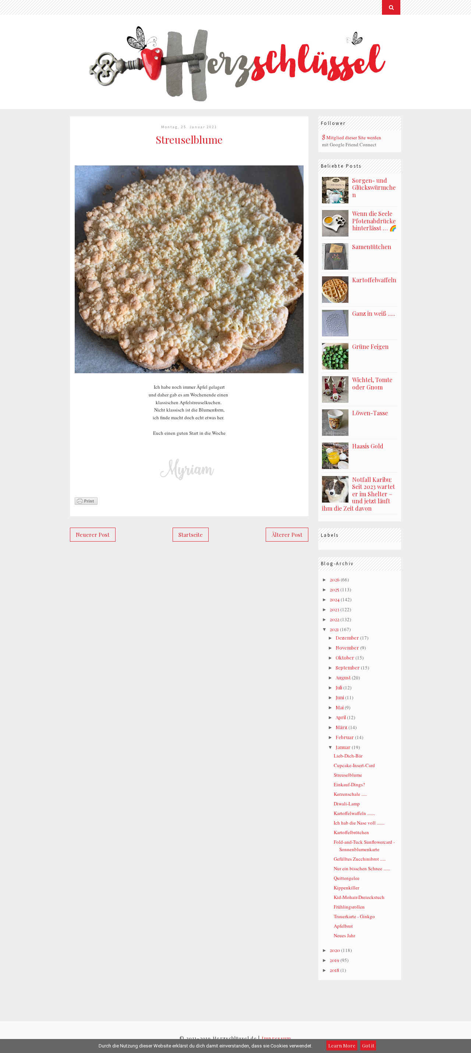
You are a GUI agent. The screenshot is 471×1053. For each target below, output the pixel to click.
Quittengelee (347, 878)
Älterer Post (287, 534)
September (348, 667)
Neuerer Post (93, 534)
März (341, 727)
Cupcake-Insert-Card (354, 765)
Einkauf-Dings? (349, 784)
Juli (339, 687)
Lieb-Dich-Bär (348, 755)
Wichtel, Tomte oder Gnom (372, 383)
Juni (340, 697)
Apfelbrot (343, 926)
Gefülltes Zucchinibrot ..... (360, 859)
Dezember (347, 637)
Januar (343, 747)
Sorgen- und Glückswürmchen (374, 187)
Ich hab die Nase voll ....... (359, 822)
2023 (334, 609)
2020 (335, 950)
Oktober (345, 657)
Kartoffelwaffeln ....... (354, 813)
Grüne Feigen (370, 346)
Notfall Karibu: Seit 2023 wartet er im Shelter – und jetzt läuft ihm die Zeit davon (358, 494)
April (341, 717)
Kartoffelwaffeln (374, 280)
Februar (345, 737)
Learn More (341, 1045)
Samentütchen (371, 247)
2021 (334, 629)
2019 (334, 960)
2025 (334, 589)
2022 (334, 619)
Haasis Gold (367, 446)
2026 (335, 579)
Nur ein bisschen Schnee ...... (362, 868)
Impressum (276, 1038)
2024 (335, 599)
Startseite (190, 534)
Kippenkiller (346, 887)
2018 (334, 970)
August (343, 677)
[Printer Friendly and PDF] (86, 503)
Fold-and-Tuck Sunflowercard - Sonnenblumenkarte (364, 846)
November (347, 647)
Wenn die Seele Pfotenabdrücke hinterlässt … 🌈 (374, 221)
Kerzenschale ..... (350, 794)
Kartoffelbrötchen (351, 832)
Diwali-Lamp (347, 803)
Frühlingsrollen (349, 906)
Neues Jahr (344, 935)
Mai (340, 707)
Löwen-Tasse (370, 413)
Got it (368, 1045)
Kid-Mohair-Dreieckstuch (359, 897)
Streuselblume (348, 775)
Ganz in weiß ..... (373, 313)
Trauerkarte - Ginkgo (354, 916)
